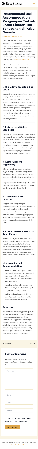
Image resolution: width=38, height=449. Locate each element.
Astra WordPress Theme (19, 445)
